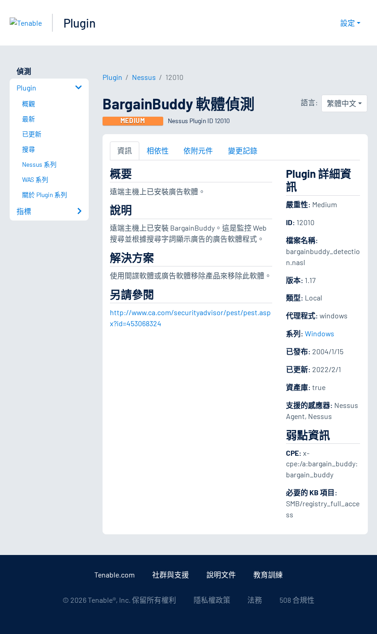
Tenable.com (114, 574)
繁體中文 (341, 103)
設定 (347, 22)
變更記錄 (242, 150)
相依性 (158, 150)
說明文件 (221, 574)
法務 (254, 599)
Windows (319, 333)
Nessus (144, 77)
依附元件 (198, 150)
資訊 (124, 150)
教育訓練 (268, 574)
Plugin (79, 23)
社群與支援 (170, 574)
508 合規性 (297, 599)
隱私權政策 (212, 599)
